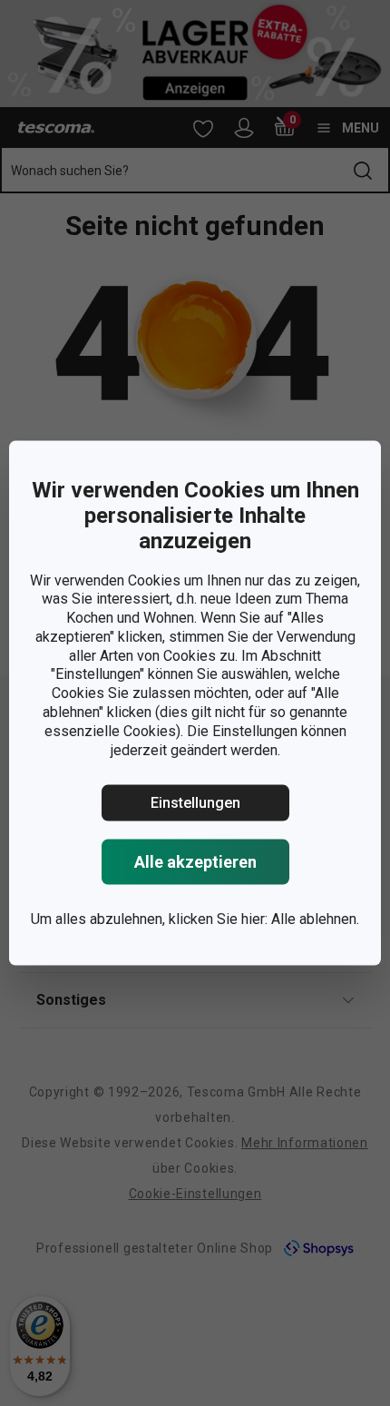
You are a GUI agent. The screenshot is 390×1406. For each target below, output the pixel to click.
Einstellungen (195, 802)
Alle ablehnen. (315, 919)
